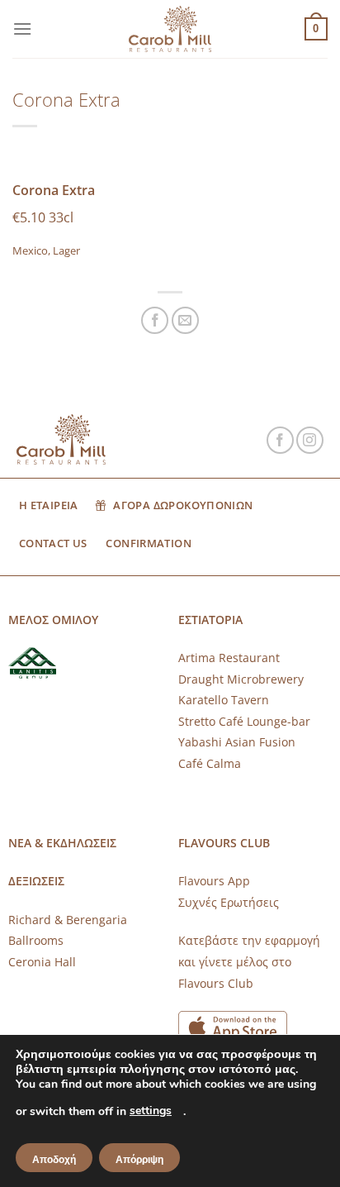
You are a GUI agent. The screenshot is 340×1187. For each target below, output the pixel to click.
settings (151, 1110)
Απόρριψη (139, 1159)
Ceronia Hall (42, 962)
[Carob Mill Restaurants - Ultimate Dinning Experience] (170, 29)
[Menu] (22, 28)
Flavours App (214, 881)
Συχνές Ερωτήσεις (228, 902)
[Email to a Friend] (185, 320)
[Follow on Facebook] (280, 440)
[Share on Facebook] (154, 320)
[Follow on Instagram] (309, 440)
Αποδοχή (54, 1159)
